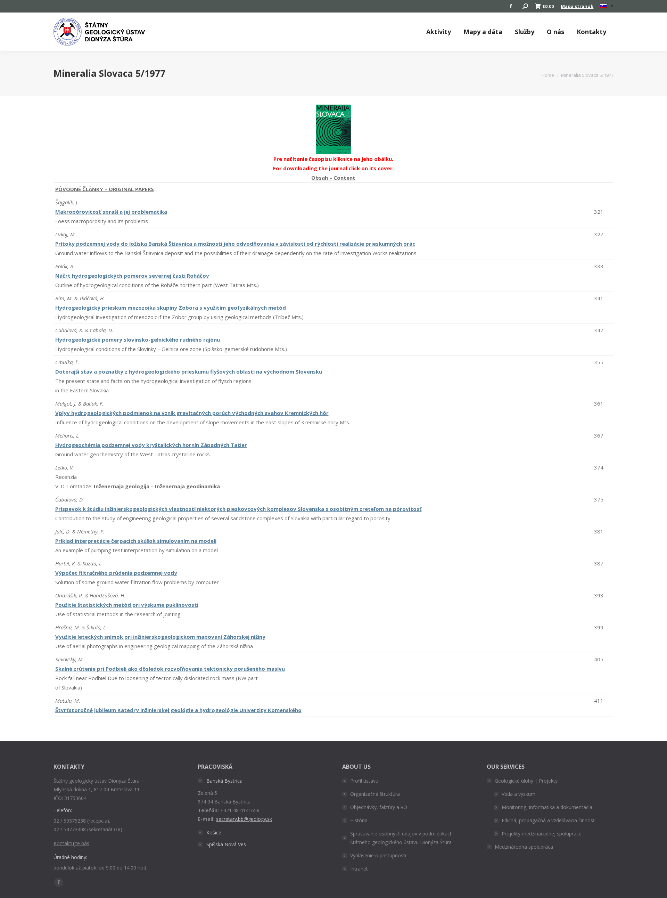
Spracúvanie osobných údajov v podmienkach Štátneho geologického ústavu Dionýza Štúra (401, 838)
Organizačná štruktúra (375, 794)
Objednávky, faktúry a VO (378, 807)
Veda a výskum (518, 794)
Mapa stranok (577, 6)
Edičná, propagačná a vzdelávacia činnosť (548, 820)
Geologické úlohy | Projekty (526, 780)
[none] (607, 6)
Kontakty (591, 31)
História (359, 820)
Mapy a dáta (482, 31)
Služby (524, 31)
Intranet (359, 868)
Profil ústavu (364, 780)
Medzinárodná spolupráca (524, 846)
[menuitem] (607, 6)
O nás (555, 31)
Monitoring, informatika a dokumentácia (547, 807)
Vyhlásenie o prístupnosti (378, 855)
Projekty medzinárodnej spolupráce (542, 833)
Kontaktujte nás (71, 843)
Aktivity (438, 31)
